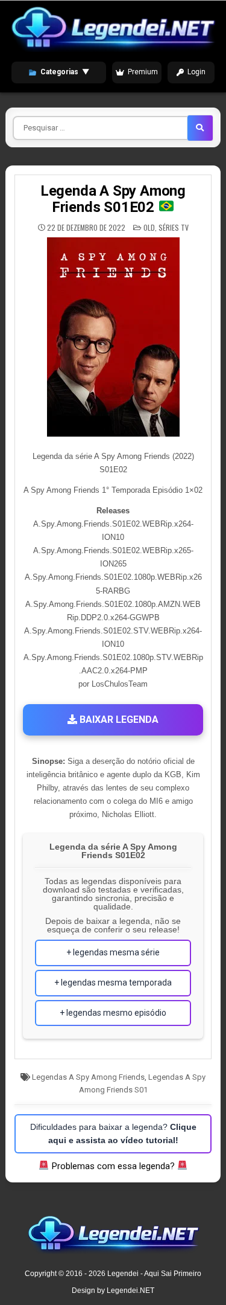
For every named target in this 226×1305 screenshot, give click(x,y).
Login (196, 72)
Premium (143, 72)
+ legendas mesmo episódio (113, 1013)
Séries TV (174, 227)
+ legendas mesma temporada (113, 982)
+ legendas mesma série (113, 952)
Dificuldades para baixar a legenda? (113, 1133)
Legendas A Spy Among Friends (88, 1077)
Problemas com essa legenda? (113, 1166)
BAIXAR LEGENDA (118, 719)
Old (149, 227)
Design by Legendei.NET (113, 1290)
